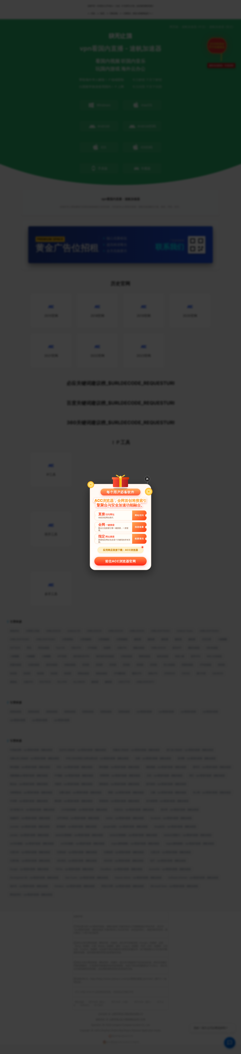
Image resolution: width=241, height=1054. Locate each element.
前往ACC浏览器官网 (120, 561)
